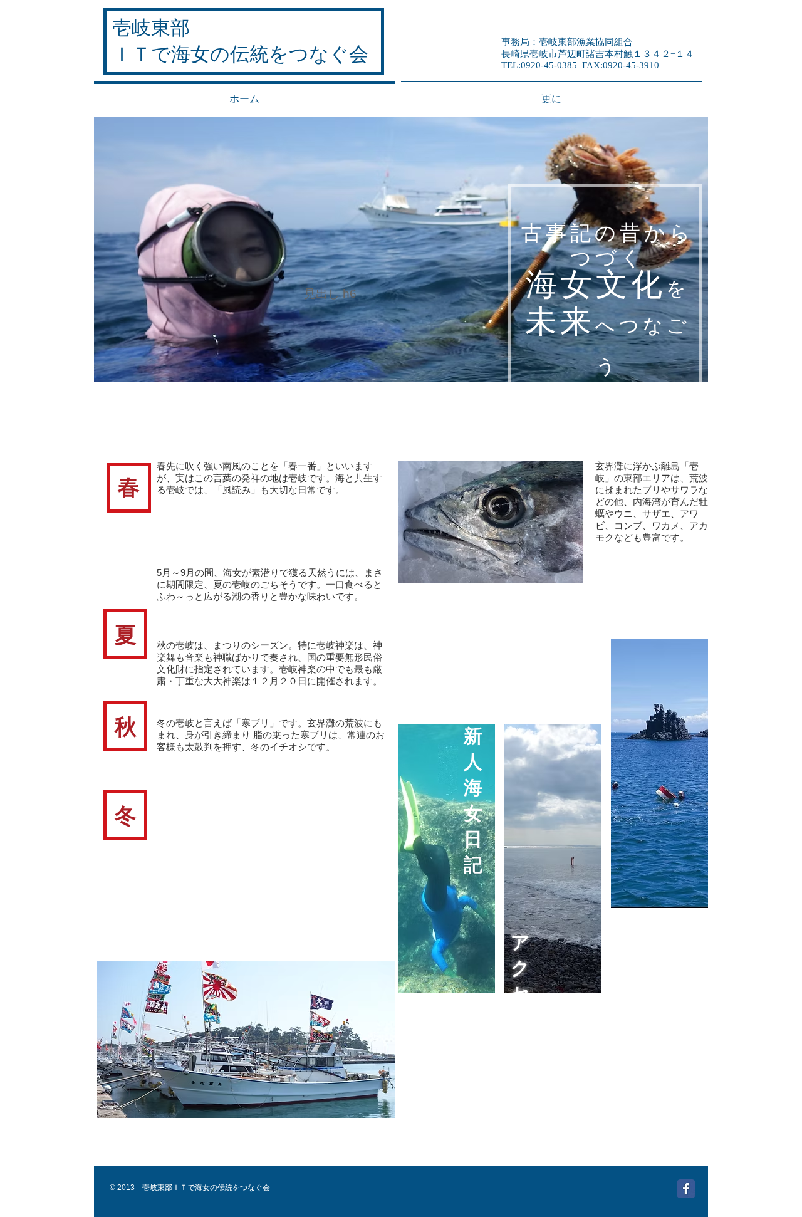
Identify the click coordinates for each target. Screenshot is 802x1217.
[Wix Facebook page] (686, 1188)
